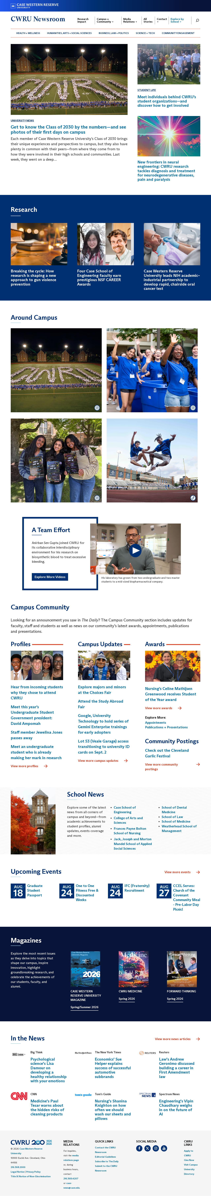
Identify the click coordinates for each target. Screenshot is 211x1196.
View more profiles (24, 766)
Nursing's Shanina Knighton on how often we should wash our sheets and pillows (113, 1110)
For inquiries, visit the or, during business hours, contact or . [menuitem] (71, 1169)
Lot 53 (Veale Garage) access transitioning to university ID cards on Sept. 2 (104, 747)
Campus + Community (104, 20)
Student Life (146, 90)
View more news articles (173, 1039)
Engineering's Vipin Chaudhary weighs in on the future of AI (176, 1107)
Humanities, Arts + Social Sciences (69, 33)
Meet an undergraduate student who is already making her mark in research (36, 752)
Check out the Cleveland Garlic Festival (167, 753)
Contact (162, 19)
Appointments (155, 723)
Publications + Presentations (166, 727)
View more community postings (161, 766)
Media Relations (129, 20)
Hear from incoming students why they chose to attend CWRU (37, 692)
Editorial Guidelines (105, 1156)
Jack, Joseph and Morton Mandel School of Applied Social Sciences (133, 843)
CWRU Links (188, 1143)
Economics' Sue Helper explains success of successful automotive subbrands (113, 1068)
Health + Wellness (28, 33)
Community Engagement (178, 33)
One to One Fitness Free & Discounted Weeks (87, 893)
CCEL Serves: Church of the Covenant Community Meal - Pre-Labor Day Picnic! (186, 898)
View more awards (158, 708)
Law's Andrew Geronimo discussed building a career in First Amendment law (177, 1068)
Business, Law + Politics (114, 33)
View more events (178, 872)
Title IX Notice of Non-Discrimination (31, 1176)
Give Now (189, 1160)
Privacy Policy (33, 1171)
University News (22, 120)
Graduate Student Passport (35, 890)
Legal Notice (17, 1171)
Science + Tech (145, 33)
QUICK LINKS (104, 1141)
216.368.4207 (70, 1178)
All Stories (148, 20)
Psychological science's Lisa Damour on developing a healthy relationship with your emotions (48, 1070)
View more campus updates (98, 761)
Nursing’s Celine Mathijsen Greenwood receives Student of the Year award (170, 694)
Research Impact (83, 20)
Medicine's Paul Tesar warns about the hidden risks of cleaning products (47, 1107)
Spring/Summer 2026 (84, 1007)
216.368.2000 (18, 1167)
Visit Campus (191, 1164)
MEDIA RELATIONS (71, 1143)
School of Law (172, 817)
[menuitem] (28, 33)
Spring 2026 (127, 999)
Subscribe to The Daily (107, 1161)
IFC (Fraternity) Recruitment (137, 888)
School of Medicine (176, 821)
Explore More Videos (49, 577)
